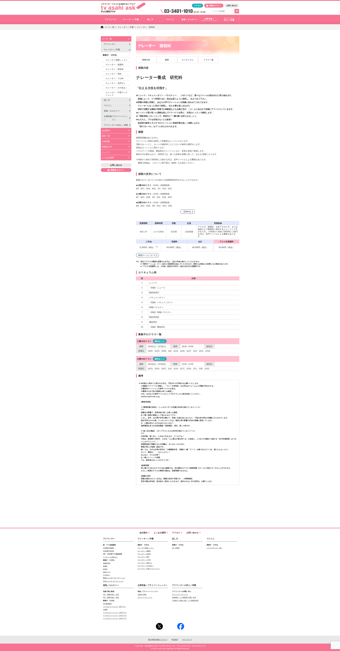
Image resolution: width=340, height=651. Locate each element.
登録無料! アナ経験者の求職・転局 (184, 597)
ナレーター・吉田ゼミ (116, 83)
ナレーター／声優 (126, 27)
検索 (237, 11)
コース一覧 (109, 27)
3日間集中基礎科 (108, 548)
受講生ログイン (215, 5)
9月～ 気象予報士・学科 (111, 594)
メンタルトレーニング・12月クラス (115, 618)
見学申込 (187, 212)
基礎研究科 (106, 563)
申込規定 (175, 640)
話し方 (107, 100)
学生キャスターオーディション (113, 581)
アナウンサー (110, 44)
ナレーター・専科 (114, 74)
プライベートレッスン (145, 597)
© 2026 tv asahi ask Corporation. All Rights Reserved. (170, 649)
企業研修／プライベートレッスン (152, 585)
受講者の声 (107, 147)
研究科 (105, 569)
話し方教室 (175, 548)
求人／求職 (116, 125)
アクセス (197, 5)
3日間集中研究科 (108, 551)
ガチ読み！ (106, 575)
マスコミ (108, 105)
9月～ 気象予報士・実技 (111, 597)
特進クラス (106, 572)
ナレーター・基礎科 (115, 64)
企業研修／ (116, 118)
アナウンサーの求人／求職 (184, 585)
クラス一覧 (208, 60)
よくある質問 (108, 158)
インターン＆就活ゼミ (110, 557)
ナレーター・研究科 (146, 27)
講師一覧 (106, 136)
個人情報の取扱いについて (157, 640)
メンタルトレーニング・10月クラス (115, 612)
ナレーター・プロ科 (115, 78)
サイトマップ (187, 640)
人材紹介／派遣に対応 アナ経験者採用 (185, 600)
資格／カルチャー (112, 111)
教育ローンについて (147, 255)
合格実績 (106, 141)
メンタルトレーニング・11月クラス (115, 615)
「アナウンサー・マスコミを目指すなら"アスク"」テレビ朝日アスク (123, 8)
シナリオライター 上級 (214, 548)
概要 (167, 60)
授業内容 (146, 60)
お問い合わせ (232, 5)
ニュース (106, 152)
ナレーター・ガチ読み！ (117, 88)
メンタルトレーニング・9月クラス (114, 606)
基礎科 (105, 566)
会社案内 (106, 130)
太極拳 (105, 609)
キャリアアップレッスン (180, 594)
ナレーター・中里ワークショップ (117, 93)
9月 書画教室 (107, 603)
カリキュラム (188, 60)
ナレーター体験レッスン (117, 60)
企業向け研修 (142, 594)
